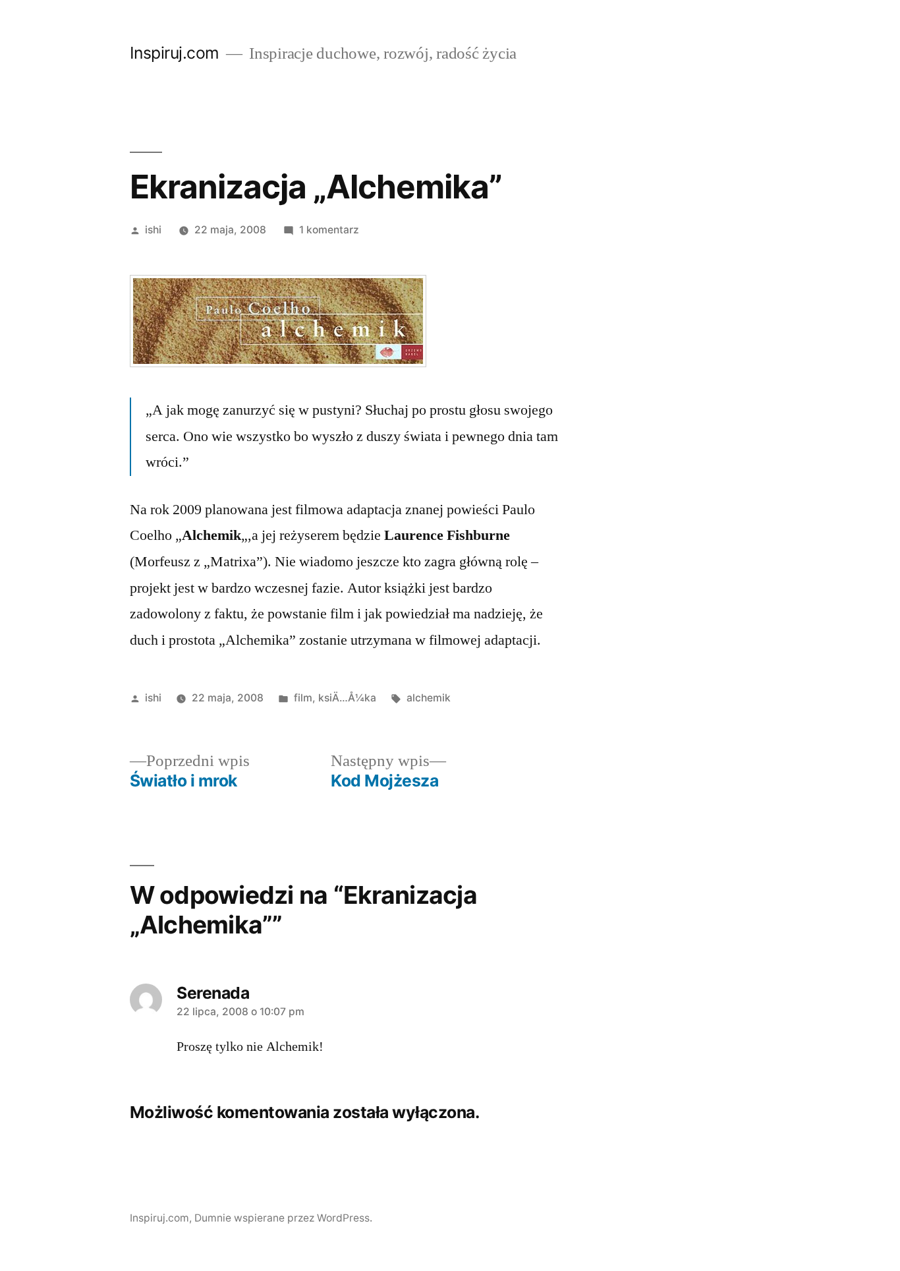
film (303, 698)
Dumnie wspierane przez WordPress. (283, 1218)
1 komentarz (329, 229)
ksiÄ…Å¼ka (347, 698)
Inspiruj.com (174, 53)
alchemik (429, 698)
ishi (153, 229)
